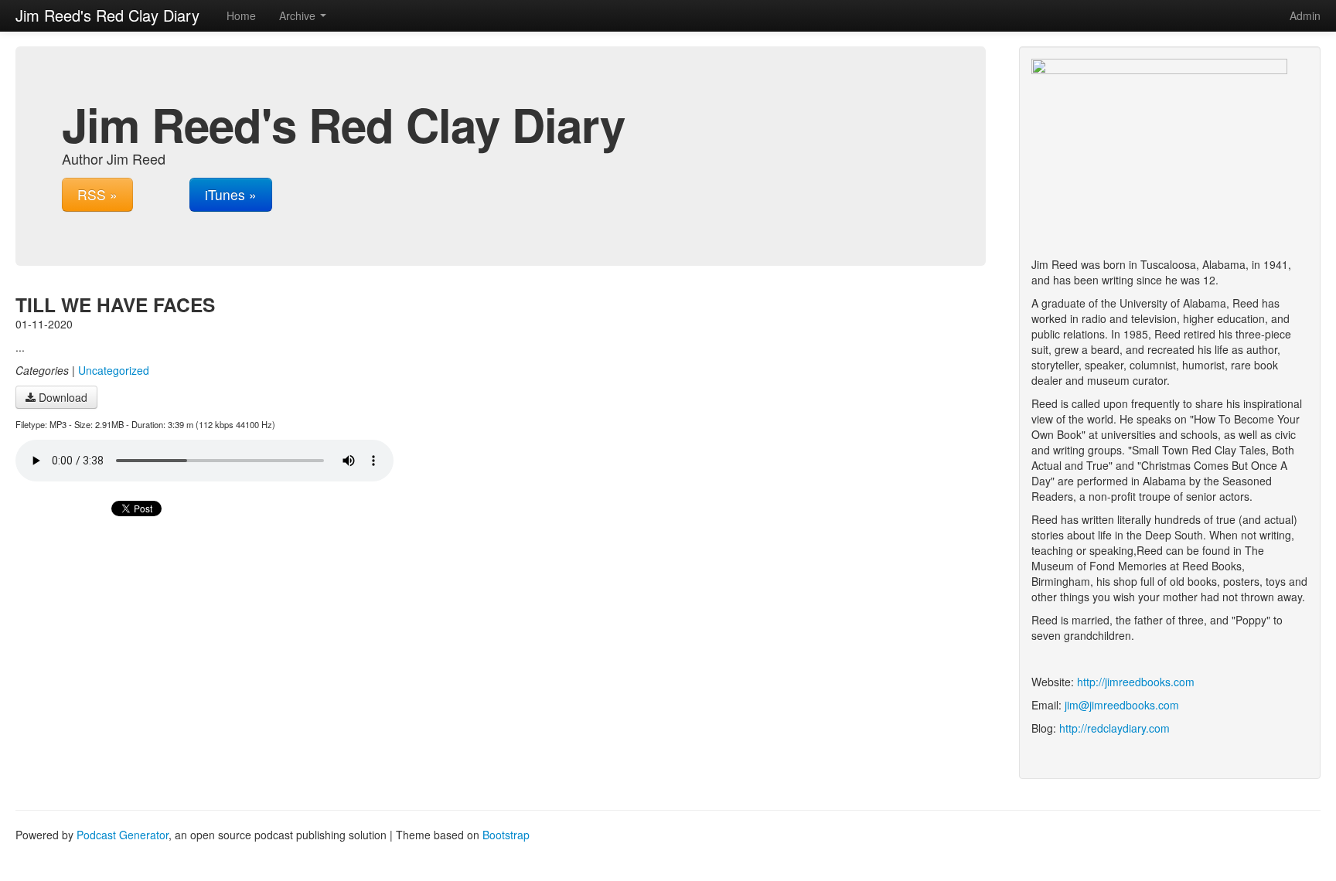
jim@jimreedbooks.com (1122, 705)
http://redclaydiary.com (1114, 728)
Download (61, 397)
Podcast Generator (123, 834)
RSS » (97, 194)
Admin (1305, 15)
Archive (299, 15)
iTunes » (231, 194)
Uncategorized (113, 370)
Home (241, 15)
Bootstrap (506, 834)
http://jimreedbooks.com (1136, 681)
